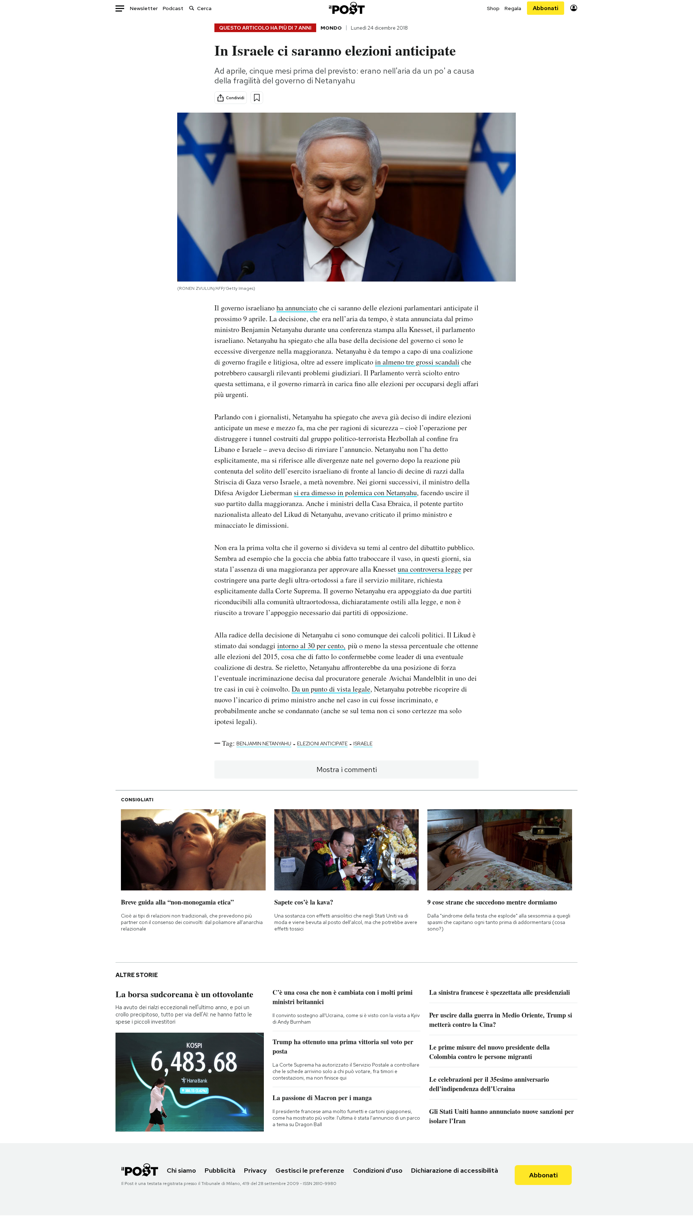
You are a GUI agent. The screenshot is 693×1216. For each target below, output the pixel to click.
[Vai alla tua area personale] (574, 8)
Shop (493, 8)
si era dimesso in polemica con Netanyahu (355, 492)
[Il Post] (346, 8)
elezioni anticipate (322, 743)
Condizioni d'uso (377, 1170)
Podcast (173, 8)
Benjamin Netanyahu (263, 743)
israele (362, 743)
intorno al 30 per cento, (311, 645)
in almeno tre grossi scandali (417, 362)
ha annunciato (296, 308)
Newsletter (144, 8)
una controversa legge (429, 569)
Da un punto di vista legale (331, 689)
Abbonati (545, 8)
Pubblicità (220, 1170)
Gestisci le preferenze (309, 1170)
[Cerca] (191, 8)
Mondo (331, 28)
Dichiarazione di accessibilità (454, 1170)
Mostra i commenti (347, 769)
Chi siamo (181, 1170)
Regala (513, 8)
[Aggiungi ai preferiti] (257, 98)
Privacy (255, 1170)
